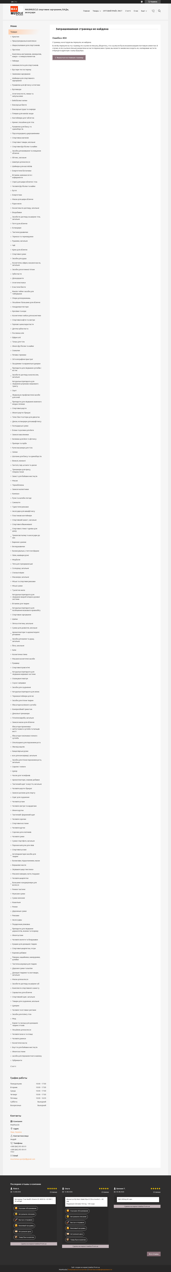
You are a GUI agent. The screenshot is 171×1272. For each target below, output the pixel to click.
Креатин (15, 37)
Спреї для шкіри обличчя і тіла (24, 182)
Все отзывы (154, 1254)
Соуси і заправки (19, 683)
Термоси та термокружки (22, 237)
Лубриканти (17, 1060)
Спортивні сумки (19, 254)
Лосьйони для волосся (21, 1030)
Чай (13, 245)
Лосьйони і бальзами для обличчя (26, 302)
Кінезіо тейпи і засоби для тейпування (23, 292)
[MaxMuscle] (16, 11)
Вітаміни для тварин (20, 604)
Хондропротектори (20, 307)
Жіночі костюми (18, 1052)
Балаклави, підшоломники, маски (26, 861)
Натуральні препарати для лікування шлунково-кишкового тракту (25, 383)
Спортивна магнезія (20, 138)
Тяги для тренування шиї (22, 564)
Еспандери (16, 228)
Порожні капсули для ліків (23, 845)
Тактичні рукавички (20, 232)
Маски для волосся (20, 979)
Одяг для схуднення (20, 797)
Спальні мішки (18, 573)
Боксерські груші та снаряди (24, 109)
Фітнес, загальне (19, 158)
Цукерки (15, 1006)
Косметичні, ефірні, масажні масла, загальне (26, 264)
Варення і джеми (19, 542)
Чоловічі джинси (19, 1039)
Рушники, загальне (20, 241)
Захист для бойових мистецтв (24, 476)
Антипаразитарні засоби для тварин (24, 855)
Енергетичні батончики (21, 171)
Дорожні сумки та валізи (22, 968)
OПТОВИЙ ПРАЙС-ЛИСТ (112, 11)
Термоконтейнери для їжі (23, 696)
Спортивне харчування (21, 615)
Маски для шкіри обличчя (22, 199)
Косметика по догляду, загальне (25, 208)
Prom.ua (97, 1267)
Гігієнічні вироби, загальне (23, 718)
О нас (136, 11)
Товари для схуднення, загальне (25, 1001)
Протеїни (16, 50)
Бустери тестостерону (21, 70)
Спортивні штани (19, 850)
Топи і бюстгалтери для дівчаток (26, 417)
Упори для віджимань (21, 298)
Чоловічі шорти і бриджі (22, 788)
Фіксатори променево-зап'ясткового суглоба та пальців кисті (26, 729)
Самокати (16, 502)
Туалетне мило (18, 590)
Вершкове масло (19, 865)
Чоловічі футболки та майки (23, 186)
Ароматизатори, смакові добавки (26, 780)
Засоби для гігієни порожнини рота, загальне (27, 761)
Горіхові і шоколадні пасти (23, 324)
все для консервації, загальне (24, 756)
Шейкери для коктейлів (22, 166)
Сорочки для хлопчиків (21, 832)
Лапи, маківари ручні (20, 555)
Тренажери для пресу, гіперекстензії (21, 471)
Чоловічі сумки (18, 837)
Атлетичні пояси (19, 283)
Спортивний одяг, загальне (23, 997)
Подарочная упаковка (21, 924)
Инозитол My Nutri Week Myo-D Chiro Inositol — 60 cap (85, 1200)
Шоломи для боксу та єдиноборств (27, 456)
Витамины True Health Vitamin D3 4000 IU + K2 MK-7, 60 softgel (34, 1200)
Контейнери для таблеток (23, 118)
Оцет (14, 391)
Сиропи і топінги (19, 767)
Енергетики (17, 195)
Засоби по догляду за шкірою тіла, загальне (26, 218)
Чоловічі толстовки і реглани (24, 1010)
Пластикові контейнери (22, 516)
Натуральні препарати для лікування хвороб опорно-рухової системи (26, 597)
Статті (128, 11)
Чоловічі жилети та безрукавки (25, 940)
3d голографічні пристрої (22, 359)
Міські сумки (17, 586)
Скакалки (16, 350)
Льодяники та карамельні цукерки (26, 364)
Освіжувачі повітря (20, 679)
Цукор (14, 771)
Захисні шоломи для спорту (23, 793)
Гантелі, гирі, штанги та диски (24, 465)
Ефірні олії (16, 337)
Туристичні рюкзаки (20, 507)
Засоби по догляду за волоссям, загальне (25, 376)
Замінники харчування (21, 74)
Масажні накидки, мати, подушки (25, 874)
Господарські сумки (20, 426)
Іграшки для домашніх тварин (24, 944)
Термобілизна (18, 485)
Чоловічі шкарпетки (20, 878)
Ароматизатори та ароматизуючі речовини (25, 633)
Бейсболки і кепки (19, 101)
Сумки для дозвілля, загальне (24, 628)
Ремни (15, 907)
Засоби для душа (19, 258)
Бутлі (14, 191)
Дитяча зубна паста (20, 329)
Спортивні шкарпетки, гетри (24, 948)
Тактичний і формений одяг (23, 815)
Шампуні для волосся (21, 162)
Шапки (15, 619)
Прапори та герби (19, 443)
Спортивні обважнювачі (22, 524)
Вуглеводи (16, 89)
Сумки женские (18, 898)
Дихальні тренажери (21, 713)
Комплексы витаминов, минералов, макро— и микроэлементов (27, 55)
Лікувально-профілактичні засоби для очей (26, 396)
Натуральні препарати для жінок (25, 692)
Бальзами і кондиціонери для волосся (24, 884)
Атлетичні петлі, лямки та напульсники (22, 95)
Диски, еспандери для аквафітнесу (26, 421)
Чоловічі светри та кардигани (24, 806)
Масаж (15, 481)
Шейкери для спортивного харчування (23, 79)
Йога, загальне (18, 646)
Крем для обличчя (19, 250)
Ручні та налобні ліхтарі (21, 498)
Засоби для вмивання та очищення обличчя (26, 152)
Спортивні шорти (19, 408)
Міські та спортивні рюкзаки (23, 581)
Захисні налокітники (20, 489)
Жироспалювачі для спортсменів (26, 45)
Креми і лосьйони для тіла (23, 122)
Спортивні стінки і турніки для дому (24, 530)
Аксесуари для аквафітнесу (23, 511)
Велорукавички (18, 547)
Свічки (15, 452)
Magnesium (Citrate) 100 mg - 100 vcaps (80, 1204)
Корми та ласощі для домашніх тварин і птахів (25, 1024)
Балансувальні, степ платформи (25, 551)
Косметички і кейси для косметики (26, 316)
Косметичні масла (19, 1043)
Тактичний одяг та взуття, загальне (27, 784)
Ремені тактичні (18, 889)
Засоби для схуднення (21, 687)
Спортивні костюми (20, 823)
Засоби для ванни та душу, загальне (23, 640)
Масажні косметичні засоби (23, 659)
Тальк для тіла (18, 342)
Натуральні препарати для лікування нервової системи (24, 673)
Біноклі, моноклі (19, 461)
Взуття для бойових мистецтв (24, 1047)
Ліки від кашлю (18, 747)
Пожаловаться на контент (77, 1269)
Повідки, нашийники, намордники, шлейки (26, 958)
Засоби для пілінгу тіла (21, 1014)
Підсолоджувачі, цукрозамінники (25, 133)
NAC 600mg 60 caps (125, 1199)
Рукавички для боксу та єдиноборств (22, 128)
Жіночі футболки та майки (23, 346)
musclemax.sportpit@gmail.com (22, 1159)
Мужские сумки (18, 894)
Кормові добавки (19, 953)
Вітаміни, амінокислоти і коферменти (22, 176)
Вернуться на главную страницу (70, 57)
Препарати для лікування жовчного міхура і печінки (27, 403)
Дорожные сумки (19, 911)
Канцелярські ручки (20, 751)
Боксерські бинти (19, 105)
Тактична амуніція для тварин (24, 964)
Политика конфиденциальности (100, 1269)
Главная (86, 11)
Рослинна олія (18, 333)
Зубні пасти (17, 274)
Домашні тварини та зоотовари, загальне (25, 974)
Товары (96, 11)
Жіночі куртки (18, 810)
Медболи (16, 560)
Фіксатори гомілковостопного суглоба (24, 737)
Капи (14, 650)
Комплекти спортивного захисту (25, 988)
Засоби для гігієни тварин (22, 700)
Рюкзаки (15, 916)
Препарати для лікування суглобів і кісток (26, 369)
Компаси (15, 494)
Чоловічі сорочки (19, 819)
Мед (14, 1019)
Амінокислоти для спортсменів (25, 65)
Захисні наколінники (20, 435)
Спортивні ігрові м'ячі (21, 668)
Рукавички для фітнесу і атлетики (26, 85)
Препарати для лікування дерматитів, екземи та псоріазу (25, 930)
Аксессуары (17, 920)
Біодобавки (17, 212)
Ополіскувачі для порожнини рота (26, 743)
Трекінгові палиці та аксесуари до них (26, 536)
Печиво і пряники (19, 355)
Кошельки (16, 902)
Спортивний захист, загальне (24, 520)
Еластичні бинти (19, 287)
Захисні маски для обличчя (23, 722)
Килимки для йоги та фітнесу (24, 439)
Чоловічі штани (18, 802)
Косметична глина (19, 654)
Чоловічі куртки (18, 828)
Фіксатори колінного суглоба (24, 705)
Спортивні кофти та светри (23, 320)
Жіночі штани (17, 935)
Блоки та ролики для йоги (23, 430)
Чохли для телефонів (21, 775)
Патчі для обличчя (19, 224)
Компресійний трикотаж (22, 709)
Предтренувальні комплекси (24, 41)
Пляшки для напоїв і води (22, 114)
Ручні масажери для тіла (22, 448)
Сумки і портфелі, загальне (23, 841)
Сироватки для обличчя (22, 992)
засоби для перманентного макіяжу (27, 1056)
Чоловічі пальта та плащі (22, 1034)
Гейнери (15, 61)
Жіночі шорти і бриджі (21, 413)
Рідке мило (17, 204)
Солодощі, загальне (20, 568)
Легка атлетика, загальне (22, 623)
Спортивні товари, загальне (23, 142)
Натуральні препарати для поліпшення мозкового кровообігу (26, 609)
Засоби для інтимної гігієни (23, 269)
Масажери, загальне (20, 577)
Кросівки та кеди (19, 311)
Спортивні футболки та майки (24, 147)
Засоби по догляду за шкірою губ (25, 984)
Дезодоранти (18, 278)
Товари (13, 32)
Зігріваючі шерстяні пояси (22, 869)
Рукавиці (15, 663)
